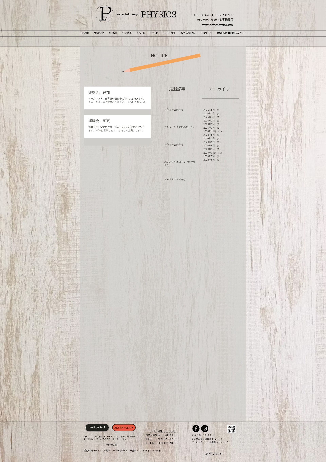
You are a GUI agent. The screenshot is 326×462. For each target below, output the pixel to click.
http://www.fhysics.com (217, 24)
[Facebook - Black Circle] (196, 428)
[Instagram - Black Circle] (204, 428)
